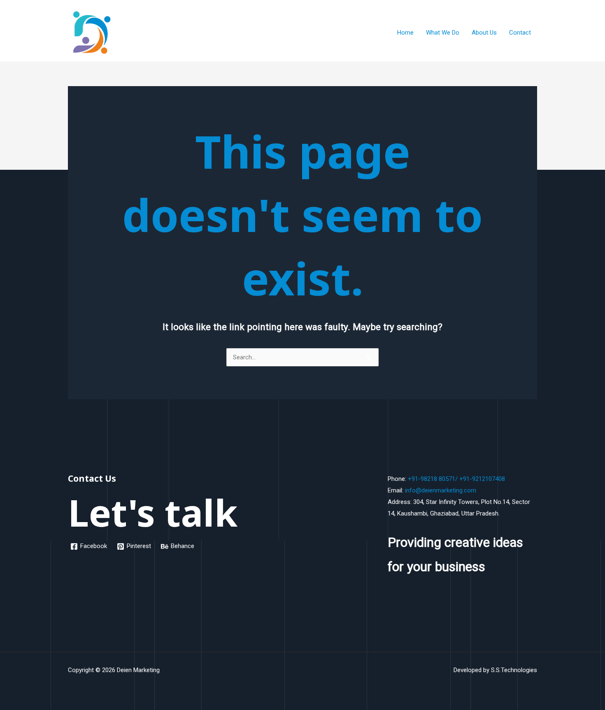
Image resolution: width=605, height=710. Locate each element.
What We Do (442, 32)
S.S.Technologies (514, 670)
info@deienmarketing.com (440, 490)
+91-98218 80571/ (433, 479)
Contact (520, 32)
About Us (484, 32)
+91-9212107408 (482, 479)
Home (405, 32)
